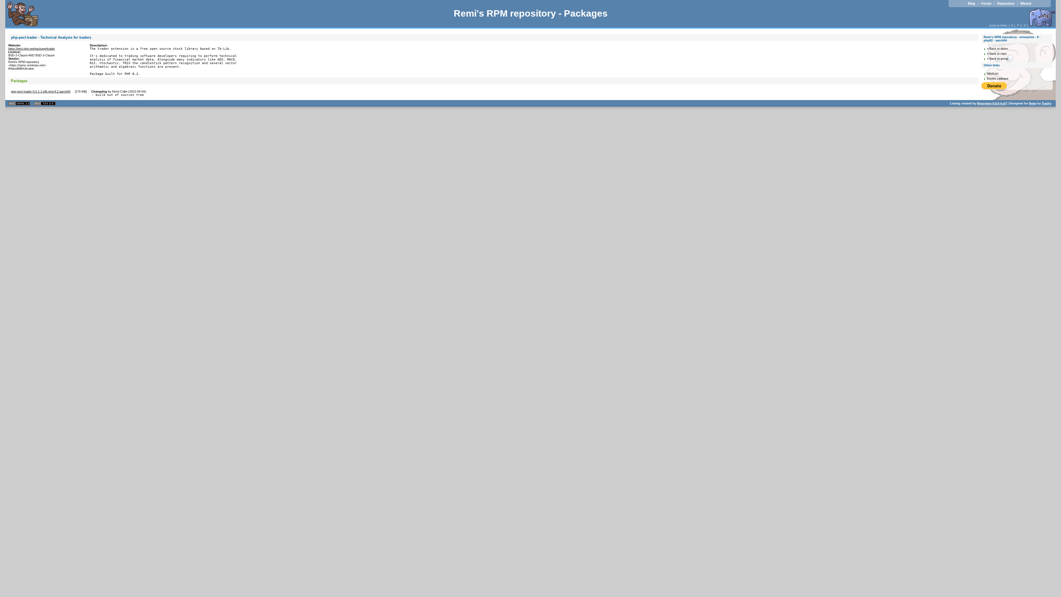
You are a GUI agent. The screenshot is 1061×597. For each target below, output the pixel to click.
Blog (971, 4)
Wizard (1025, 4)
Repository (1006, 4)
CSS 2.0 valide (45, 103)
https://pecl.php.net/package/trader (31, 48)
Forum (986, 4)
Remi (1032, 103)
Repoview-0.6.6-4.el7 (992, 103)
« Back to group (997, 58)
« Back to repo (997, 53)
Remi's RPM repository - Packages (531, 13)
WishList (992, 73)
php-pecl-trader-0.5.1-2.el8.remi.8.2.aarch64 (40, 91)
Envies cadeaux (998, 78)
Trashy (1046, 103)
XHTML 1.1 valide (19, 103)
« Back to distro (997, 48)
